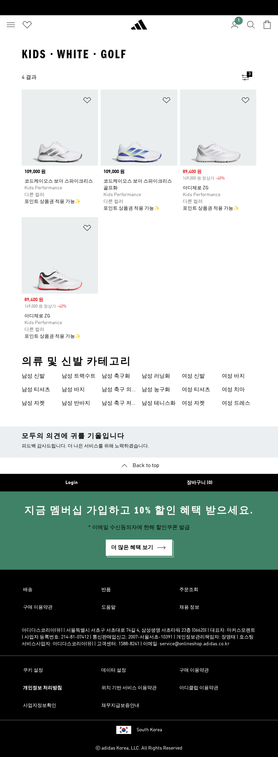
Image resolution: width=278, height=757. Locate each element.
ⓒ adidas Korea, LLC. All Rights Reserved (139, 748)
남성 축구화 (116, 376)
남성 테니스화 (159, 403)
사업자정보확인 (39, 705)
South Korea (149, 730)
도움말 (108, 607)
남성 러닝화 (156, 376)
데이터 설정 (113, 670)
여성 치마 (233, 390)
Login (71, 482)
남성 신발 (33, 376)
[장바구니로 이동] (267, 25)
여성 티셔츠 (196, 390)
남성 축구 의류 (117, 390)
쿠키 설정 (33, 670)
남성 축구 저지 (117, 404)
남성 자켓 (33, 403)
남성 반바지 (76, 403)
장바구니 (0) (200, 482)
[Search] (251, 25)
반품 (106, 589)
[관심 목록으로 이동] (27, 25)
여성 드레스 (236, 403)
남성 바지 (73, 390)
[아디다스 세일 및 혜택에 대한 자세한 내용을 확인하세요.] (139, 7)
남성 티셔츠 (36, 390)
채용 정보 (189, 607)
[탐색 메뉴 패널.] (11, 25)
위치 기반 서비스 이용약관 (129, 688)
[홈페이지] (139, 27)
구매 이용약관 (38, 607)
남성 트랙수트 (79, 376)
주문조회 (188, 589)
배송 (28, 589)
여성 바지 (233, 376)
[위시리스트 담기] (87, 101)
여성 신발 (193, 376)
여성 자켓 (193, 403)
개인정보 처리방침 (42, 688)
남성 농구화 (156, 390)
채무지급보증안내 (120, 705)
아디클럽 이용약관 (198, 688)
